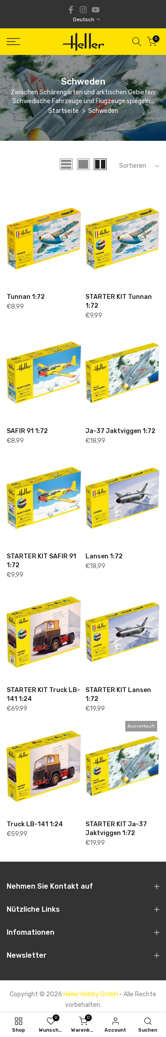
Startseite (63, 111)
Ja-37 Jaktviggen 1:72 (120, 431)
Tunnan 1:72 (26, 297)
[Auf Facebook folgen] (71, 9)
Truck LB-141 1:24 (35, 824)
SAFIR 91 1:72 (27, 431)
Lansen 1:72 (104, 556)
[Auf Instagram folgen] (83, 9)
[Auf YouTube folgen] (96, 9)
